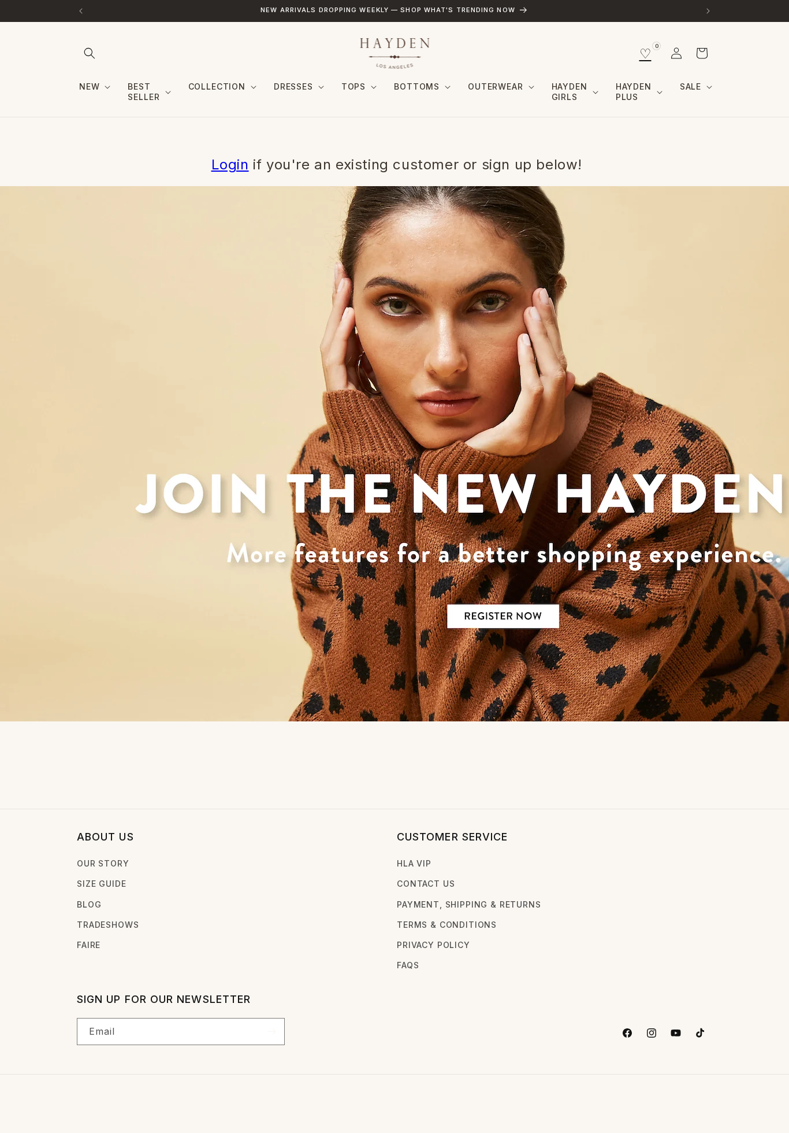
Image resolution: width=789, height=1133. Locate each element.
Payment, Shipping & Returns (469, 904)
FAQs (408, 965)
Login (230, 164)
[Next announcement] (708, 11)
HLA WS (122, 1106)
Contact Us (426, 883)
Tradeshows (108, 925)
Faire (89, 945)
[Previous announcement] (81, 11)
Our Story (103, 863)
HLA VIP (414, 863)
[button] (89, 53)
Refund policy (256, 1106)
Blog (89, 904)
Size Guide (101, 883)
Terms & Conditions (447, 925)
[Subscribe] (271, 1031)
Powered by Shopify (177, 1106)
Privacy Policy (433, 945)
